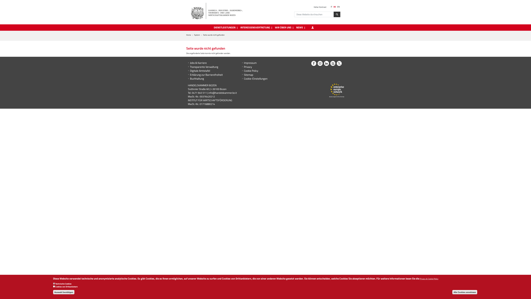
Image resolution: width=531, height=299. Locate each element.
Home (188, 34)
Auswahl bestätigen (63, 292)
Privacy (248, 67)
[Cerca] (337, 14)
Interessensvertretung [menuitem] (255, 27)
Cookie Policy (251, 71)
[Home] (218, 11)
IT (331, 6)
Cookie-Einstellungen (255, 79)
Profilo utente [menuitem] (312, 27)
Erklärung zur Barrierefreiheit (206, 75)
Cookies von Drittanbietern (66, 286)
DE (335, 6)
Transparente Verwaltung (204, 67)
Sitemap (248, 75)
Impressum (250, 63)
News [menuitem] (299, 27)
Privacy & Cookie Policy (429, 278)
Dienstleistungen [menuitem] (224, 27)
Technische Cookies (63, 283)
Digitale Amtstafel (200, 71)
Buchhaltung (197, 79)
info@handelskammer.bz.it (222, 93)
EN (338, 6)
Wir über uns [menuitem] (283, 27)
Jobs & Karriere (198, 63)
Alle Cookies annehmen (465, 292)
